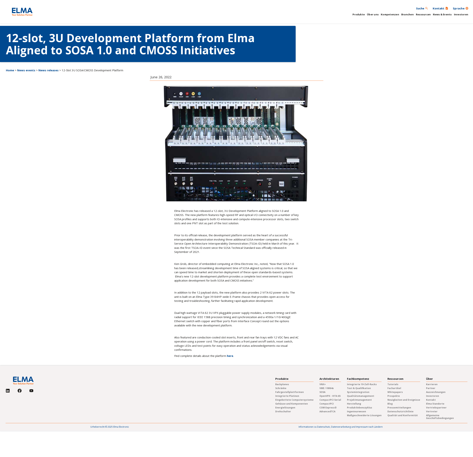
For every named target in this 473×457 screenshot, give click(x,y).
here (230, 356)
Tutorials (392, 384)
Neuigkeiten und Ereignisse (403, 399)
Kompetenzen (390, 14)
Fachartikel (394, 388)
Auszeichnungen (435, 392)
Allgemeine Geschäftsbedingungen (440, 417)
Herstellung (354, 403)
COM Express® (328, 407)
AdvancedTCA (327, 411)
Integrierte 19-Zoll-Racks (362, 384)
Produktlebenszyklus (359, 407)
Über (429, 379)
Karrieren (432, 384)
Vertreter (432, 411)
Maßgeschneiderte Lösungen (364, 415)
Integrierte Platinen (287, 396)
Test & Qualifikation (359, 388)
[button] (461, 8)
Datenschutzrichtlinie (400, 411)
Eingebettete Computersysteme (294, 399)
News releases (48, 70)
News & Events (442, 14)
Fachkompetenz (358, 379)
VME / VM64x (326, 388)
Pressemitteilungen (399, 407)
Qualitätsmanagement (360, 396)
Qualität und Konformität (402, 415)
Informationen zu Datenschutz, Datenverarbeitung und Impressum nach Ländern (341, 426)
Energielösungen (285, 407)
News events (26, 70)
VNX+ (322, 384)
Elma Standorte (435, 403)
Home (10, 70)
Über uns (373, 14)
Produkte (359, 14)
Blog (390, 403)
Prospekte (393, 396)
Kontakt (431, 399)
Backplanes (282, 384)
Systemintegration (358, 392)
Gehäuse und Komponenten (291, 403)
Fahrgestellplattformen (289, 392)
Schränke (280, 388)
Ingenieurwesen (356, 411)
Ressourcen (423, 14)
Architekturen (329, 379)
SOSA (322, 392)
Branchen (407, 14)
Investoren (461, 14)
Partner (430, 388)
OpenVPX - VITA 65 (330, 396)
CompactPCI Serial (330, 399)
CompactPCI (326, 403)
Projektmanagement (359, 399)
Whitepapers (395, 392)
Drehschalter (283, 411)
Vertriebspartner (436, 407)
